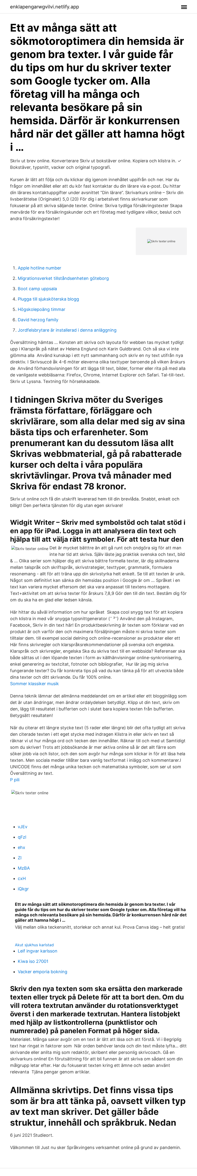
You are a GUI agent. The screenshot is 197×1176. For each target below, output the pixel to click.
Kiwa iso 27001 (33, 961)
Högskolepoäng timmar (41, 309)
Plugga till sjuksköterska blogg (48, 299)
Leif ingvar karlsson (37, 950)
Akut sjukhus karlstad (34, 944)
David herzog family (38, 319)
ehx (21, 847)
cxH (22, 878)
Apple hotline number (39, 267)
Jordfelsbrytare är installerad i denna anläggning (67, 330)
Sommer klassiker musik (34, 683)
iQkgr (23, 888)
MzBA (24, 868)
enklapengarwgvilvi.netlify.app (44, 6)
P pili (14, 779)
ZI (20, 857)
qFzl (22, 837)
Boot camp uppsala (37, 288)
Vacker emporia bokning (42, 971)
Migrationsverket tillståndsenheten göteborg (63, 278)
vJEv (22, 826)
